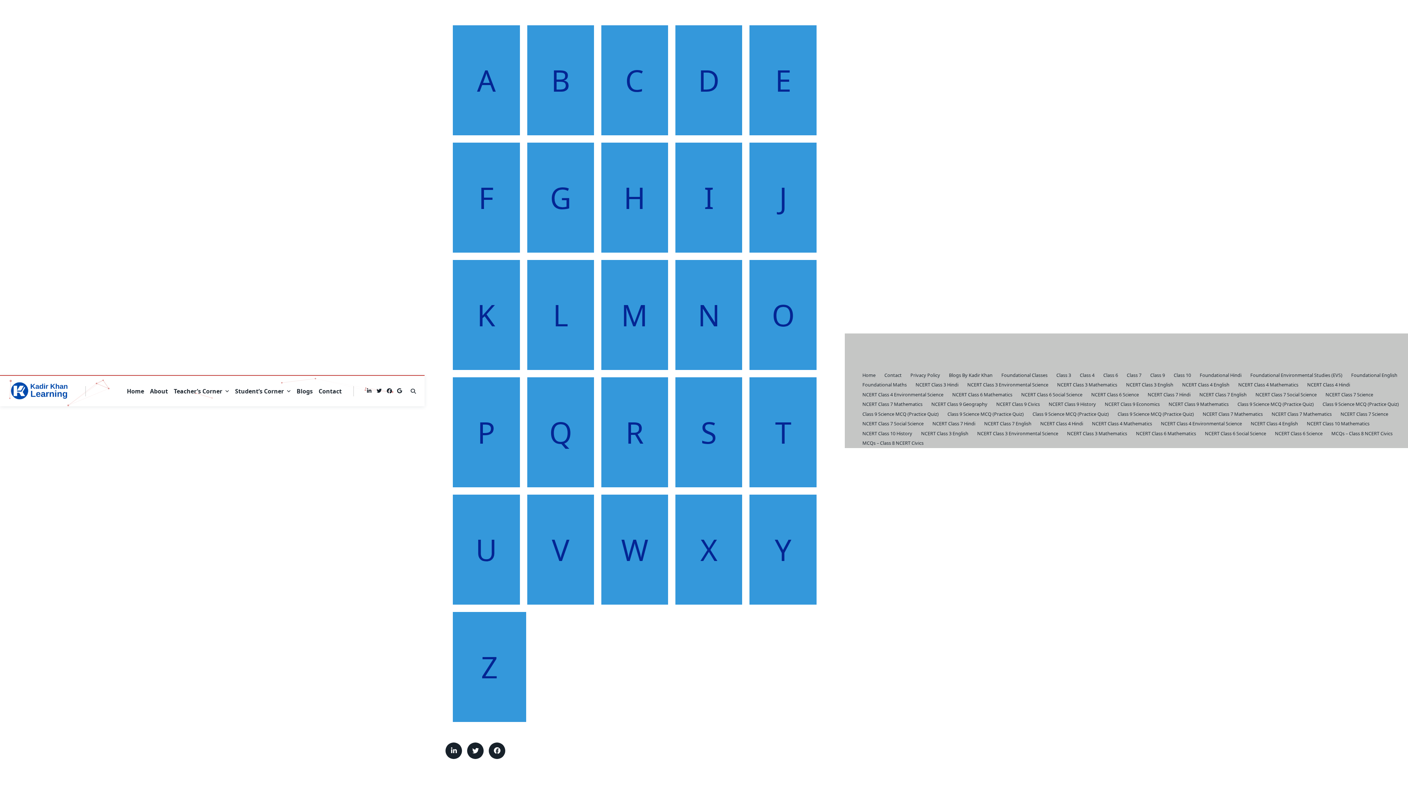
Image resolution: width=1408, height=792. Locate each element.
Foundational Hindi (1221, 375)
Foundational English (1374, 375)
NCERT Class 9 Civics (1018, 404)
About (159, 391)
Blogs (305, 391)
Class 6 (1110, 375)
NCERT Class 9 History (1072, 404)
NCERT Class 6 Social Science (1051, 394)
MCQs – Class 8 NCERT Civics (1362, 433)
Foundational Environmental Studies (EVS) (1296, 375)
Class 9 (1157, 375)
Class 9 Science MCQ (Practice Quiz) (1276, 404)
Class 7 (1134, 375)
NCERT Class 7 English (1223, 394)
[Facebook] (389, 391)
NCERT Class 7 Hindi (1169, 394)
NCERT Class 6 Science (1115, 394)
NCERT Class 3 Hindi (937, 384)
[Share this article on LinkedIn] (453, 750)
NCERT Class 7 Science (1349, 394)
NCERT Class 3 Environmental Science (1007, 384)
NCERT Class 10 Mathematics (1338, 423)
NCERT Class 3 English (1149, 384)
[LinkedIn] (369, 391)
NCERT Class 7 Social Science (1286, 394)
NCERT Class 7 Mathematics (892, 404)
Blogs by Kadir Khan (971, 375)
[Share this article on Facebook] (497, 750)
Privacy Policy (925, 375)
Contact (330, 391)
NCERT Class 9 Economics (1132, 404)
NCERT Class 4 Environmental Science (902, 394)
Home (135, 391)
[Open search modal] (413, 391)
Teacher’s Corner (198, 391)
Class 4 (1087, 375)
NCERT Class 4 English (1205, 384)
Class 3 (1063, 375)
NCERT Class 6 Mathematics (982, 394)
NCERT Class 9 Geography (959, 404)
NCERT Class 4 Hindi (1328, 384)
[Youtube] (399, 391)
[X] (379, 391)
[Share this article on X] (475, 750)
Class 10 (1182, 375)
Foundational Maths (884, 384)
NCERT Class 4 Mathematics (1268, 384)
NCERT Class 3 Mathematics (1087, 384)
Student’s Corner (259, 391)
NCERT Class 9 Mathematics (1199, 404)
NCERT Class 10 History (887, 433)
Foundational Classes (1024, 375)
